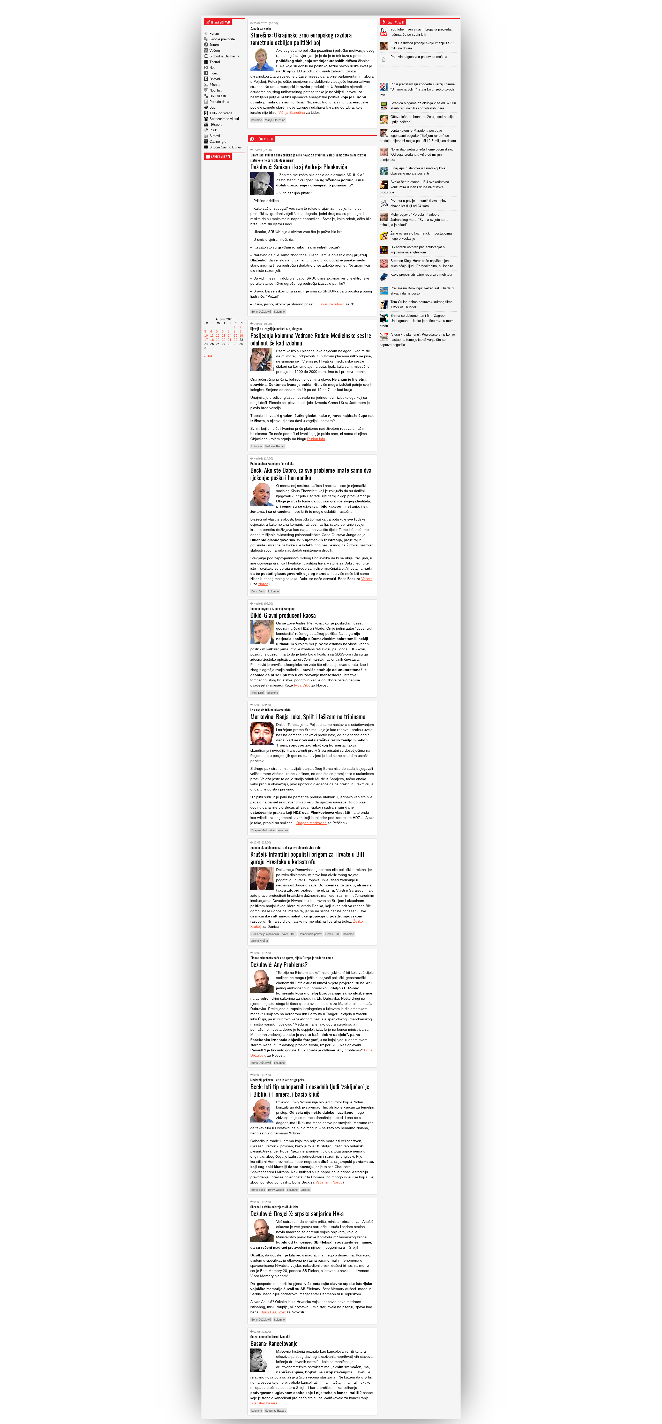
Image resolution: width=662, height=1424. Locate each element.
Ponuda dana (219, 102)
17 (206, 340)
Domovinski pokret (310, 934)
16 (241, 335)
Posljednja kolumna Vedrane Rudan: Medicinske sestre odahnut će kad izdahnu (310, 338)
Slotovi (214, 136)
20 (223, 340)
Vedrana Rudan (274, 446)
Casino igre (217, 142)
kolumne (256, 120)
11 (212, 335)
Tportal (214, 62)
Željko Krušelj (259, 940)
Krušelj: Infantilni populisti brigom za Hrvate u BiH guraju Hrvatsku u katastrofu (307, 857)
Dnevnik (215, 79)
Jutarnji (214, 45)
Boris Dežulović (331, 304)
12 (218, 335)
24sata (214, 85)
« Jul (208, 356)
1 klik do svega (220, 113)
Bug (212, 107)
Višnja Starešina (292, 112)
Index (213, 73)
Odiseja (305, 1189)
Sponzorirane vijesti (224, 119)
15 (235, 335)
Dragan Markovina (311, 823)
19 (218, 340)
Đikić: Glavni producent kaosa (283, 615)
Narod (263, 584)
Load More (420, 357)
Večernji (215, 50)
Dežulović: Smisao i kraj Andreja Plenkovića (298, 166)
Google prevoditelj (222, 39)
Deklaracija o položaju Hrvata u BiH (273, 934)
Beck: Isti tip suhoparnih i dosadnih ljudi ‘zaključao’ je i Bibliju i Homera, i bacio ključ (309, 1090)
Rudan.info (316, 439)
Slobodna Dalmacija (224, 56)
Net (212, 68)
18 (212, 340)
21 (229, 340)
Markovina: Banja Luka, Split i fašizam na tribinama (307, 716)
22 (235, 340)
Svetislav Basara (263, 1403)
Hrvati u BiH (332, 934)
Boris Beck (258, 591)
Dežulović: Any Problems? (279, 964)
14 (229, 335)
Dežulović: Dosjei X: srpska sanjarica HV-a (297, 1213)
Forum (214, 33)
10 (206, 335)
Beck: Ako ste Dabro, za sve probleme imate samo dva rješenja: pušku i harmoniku (310, 473)
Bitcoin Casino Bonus (225, 147)
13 (223, 335)
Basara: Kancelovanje (274, 1343)
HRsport (215, 124)
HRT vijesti (217, 96)
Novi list (215, 90)
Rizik (213, 130)
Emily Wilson (276, 1189)
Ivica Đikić (302, 685)
